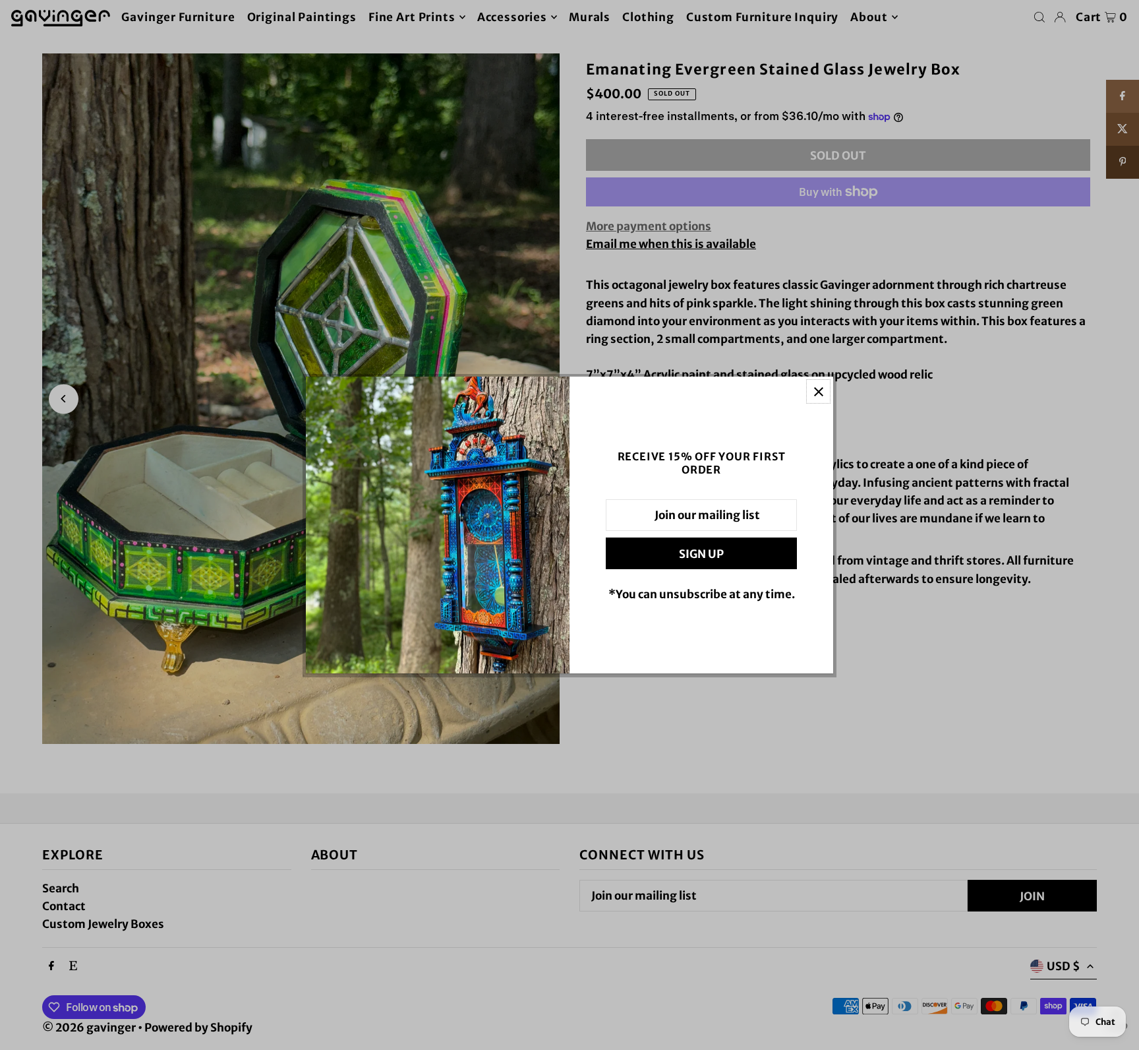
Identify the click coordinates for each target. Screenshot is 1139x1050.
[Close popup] (818, 391)
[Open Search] (1039, 17)
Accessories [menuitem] (512, 17)
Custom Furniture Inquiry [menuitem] (762, 17)
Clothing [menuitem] (648, 17)
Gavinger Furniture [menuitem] (178, 17)
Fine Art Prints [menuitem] (411, 17)
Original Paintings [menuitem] (302, 17)
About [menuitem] (868, 17)
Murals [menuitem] (589, 17)
